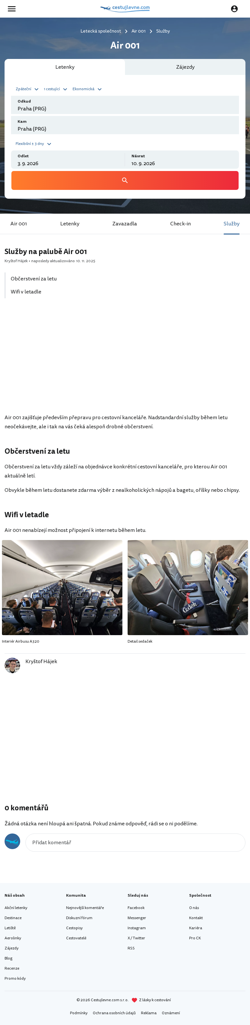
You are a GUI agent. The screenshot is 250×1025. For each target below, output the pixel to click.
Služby (232, 224)
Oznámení (171, 1013)
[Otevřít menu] (14, 9)
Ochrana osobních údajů (114, 1013)
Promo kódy (15, 978)
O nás (194, 908)
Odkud (24, 101)
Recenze (12, 968)
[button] (28, 88)
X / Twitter (136, 938)
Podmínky (79, 1013)
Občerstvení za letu (34, 279)
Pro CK (195, 938)
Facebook (136, 908)
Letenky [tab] (65, 67)
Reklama (149, 1013)
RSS (131, 948)
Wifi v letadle (26, 292)
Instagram (137, 928)
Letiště (10, 928)
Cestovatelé (76, 938)
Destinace (13, 918)
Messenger (137, 918)
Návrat (138, 156)
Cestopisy (74, 928)
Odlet (23, 156)
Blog (8, 958)
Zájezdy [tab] (185, 67)
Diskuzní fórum (79, 918)
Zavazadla (124, 224)
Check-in (180, 224)
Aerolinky (13, 938)
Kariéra (195, 928)
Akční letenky (16, 908)
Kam (22, 121)
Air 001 (18, 224)
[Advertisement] (125, 359)
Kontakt (196, 918)
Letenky (69, 224)
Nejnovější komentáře (85, 908)
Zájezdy (12, 948)
